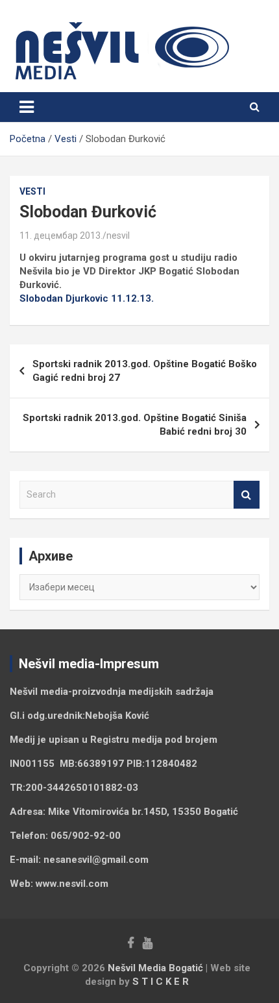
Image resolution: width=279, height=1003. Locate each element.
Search (247, 495)
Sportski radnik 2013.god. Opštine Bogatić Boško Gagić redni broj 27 (144, 370)
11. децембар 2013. (61, 235)
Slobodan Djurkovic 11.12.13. (86, 298)
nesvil (118, 235)
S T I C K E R (160, 981)
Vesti (32, 191)
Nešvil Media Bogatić (155, 968)
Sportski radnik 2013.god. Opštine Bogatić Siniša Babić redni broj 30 (135, 424)
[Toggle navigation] (26, 107)
